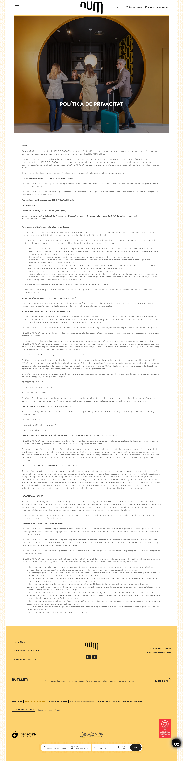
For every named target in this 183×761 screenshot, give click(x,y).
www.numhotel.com (114, 173)
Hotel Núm (19, 642)
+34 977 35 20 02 (162, 648)
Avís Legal (17, 701)
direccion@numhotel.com (34, 219)
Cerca (136, 747)
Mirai (57, 710)
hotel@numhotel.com (120, 510)
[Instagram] (94, 657)
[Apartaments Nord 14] (13, 657)
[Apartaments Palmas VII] (13, 648)
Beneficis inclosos (158, 7)
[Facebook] (88, 657)
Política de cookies (58, 701)
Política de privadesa (35, 701)
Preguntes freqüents (132, 701)
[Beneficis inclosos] (146, 7)
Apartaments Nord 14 (25, 659)
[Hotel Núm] (13, 640)
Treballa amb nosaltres (109, 701)
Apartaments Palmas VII (26, 651)
